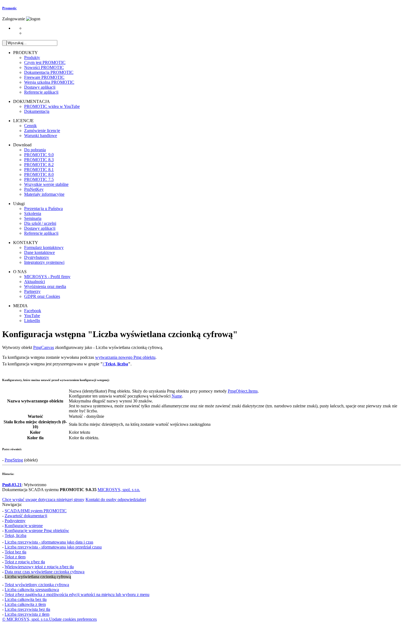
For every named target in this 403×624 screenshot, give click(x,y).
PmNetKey (34, 189)
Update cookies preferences (73, 619)
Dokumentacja (36, 111)
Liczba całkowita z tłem (25, 604)
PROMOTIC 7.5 (39, 179)
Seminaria (32, 218)
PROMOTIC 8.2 (39, 164)
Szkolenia (32, 213)
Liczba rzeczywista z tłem (27, 614)
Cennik (30, 125)
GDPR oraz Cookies (42, 296)
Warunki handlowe (40, 135)
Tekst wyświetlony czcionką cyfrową (37, 584)
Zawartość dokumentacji (26, 515)
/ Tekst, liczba (115, 364)
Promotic (9, 8)
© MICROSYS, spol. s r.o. (25, 619)
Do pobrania (35, 149)
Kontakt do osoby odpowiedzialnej (116, 499)
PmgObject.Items (243, 391)
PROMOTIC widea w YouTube (52, 106)
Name (177, 396)
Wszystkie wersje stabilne (46, 184)
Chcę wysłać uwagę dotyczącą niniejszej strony (43, 499)
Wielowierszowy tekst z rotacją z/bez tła (39, 566)
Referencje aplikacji (41, 92)
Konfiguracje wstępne (24, 525)
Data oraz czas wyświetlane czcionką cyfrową (44, 571)
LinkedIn (32, 320)
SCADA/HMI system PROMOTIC (36, 510)
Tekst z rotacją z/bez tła (25, 561)
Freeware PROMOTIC (44, 77)
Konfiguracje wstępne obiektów (37, 530)
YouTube (32, 315)
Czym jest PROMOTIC (45, 62)
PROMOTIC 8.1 (39, 169)
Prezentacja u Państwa (43, 208)
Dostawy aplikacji (39, 87)
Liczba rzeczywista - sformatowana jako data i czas (49, 542)
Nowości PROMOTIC (44, 67)
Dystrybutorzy (36, 257)
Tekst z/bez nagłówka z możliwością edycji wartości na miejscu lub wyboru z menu (77, 594)
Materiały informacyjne (44, 194)
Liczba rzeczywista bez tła (27, 609)
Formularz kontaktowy (44, 247)
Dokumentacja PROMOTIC (48, 72)
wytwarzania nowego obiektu (125, 357)
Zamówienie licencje (42, 130)
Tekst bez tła (15, 552)
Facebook (32, 310)
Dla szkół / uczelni (40, 223)
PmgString (14, 460)
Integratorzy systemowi (44, 262)
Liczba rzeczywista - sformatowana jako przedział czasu (53, 547)
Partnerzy (32, 291)
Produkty (32, 57)
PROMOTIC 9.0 (39, 154)
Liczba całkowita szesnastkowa (32, 589)
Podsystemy (15, 520)
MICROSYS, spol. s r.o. (119, 489)
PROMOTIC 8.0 (39, 174)
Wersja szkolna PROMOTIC (49, 82)
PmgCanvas (43, 347)
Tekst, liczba (15, 535)
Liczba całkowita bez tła (26, 599)
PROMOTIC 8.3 (39, 159)
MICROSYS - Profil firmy (47, 276)
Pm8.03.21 (12, 484)
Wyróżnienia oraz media (45, 286)
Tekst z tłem (15, 557)
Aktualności (34, 281)
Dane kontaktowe (39, 252)
